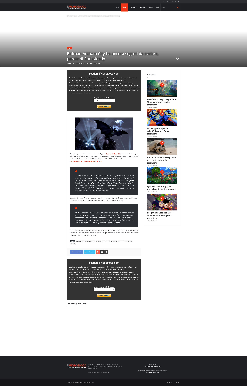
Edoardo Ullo (70, 63)
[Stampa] (106, 252)
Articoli (124, 7)
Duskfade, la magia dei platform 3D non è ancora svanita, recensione (161, 102)
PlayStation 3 (113, 241)
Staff (157, 7)
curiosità (98, 241)
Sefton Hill (121, 241)
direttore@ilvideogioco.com (152, 366)
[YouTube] (172, 1)
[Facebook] (178, 1)
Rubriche (142, 7)
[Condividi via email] (102, 252)
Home (117, 7)
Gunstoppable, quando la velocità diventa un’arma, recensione (158, 131)
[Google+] (98, 252)
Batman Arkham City (113, 154)
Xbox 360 (73, 244)
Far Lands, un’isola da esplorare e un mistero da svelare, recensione (161, 160)
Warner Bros (129, 241)
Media (151, 7)
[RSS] (164, 1)
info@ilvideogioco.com (152, 372)
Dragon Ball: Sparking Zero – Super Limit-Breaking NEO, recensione (160, 215)
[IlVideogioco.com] (76, 7)
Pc (107, 241)
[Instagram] (169, 1)
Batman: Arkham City (89, 241)
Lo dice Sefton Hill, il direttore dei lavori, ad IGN (86, 161)
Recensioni (133, 7)
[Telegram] (166, 1)
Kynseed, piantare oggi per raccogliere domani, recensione (161, 187)
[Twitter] (175, 1)
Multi (104, 241)
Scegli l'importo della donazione (104, 98)
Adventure (79, 241)
